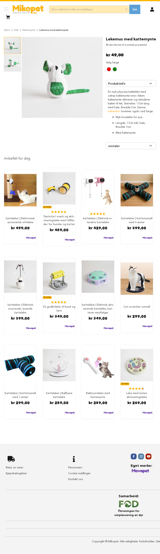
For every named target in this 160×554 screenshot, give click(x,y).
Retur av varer (14, 467)
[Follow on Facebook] (134, 456)
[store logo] (28, 9)
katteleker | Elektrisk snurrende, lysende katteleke (20, 308)
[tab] (131, 83)
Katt (16, 29)
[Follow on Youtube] (148, 456)
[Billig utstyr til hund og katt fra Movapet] (140, 473)
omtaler (114, 146)
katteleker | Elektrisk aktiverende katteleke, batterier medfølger (98, 308)
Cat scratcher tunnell (136, 306)
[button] (152, 9)
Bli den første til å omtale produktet (126, 44)
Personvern (75, 467)
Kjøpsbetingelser (16, 473)
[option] (109, 69)
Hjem (7, 29)
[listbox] (123, 69)
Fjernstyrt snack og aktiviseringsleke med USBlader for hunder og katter (59, 220)
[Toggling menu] (6, 9)
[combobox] (89, 9)
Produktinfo (116, 83)
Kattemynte (28, 29)
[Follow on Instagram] (141, 456)
